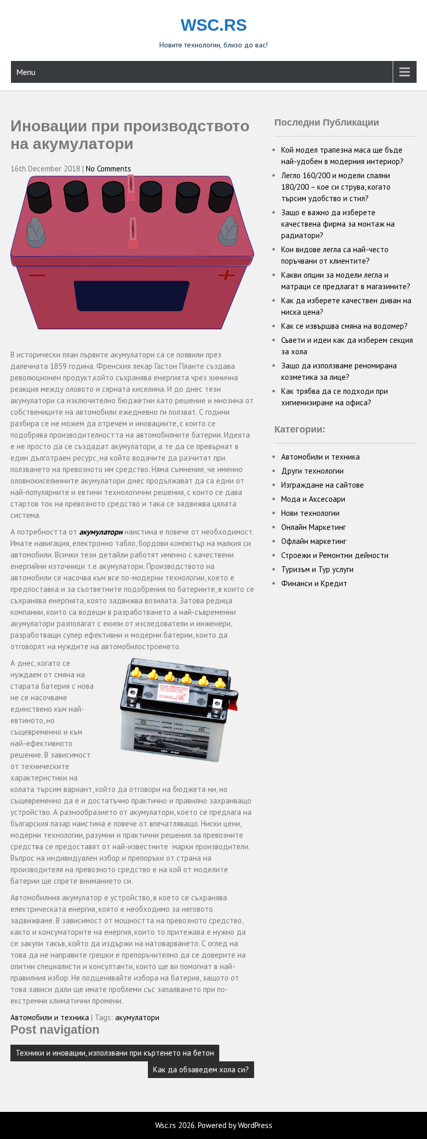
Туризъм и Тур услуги (317, 569)
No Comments (108, 169)
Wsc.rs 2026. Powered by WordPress (213, 1125)
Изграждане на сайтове (322, 485)
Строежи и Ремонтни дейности (334, 555)
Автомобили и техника (49, 1017)
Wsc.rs (214, 25)
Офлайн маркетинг (313, 541)
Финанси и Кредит (314, 583)
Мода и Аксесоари (313, 499)
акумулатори (100, 532)
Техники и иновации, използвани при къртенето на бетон (115, 1053)
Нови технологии (310, 513)
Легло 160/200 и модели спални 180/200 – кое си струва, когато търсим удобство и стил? (336, 186)
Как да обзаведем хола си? (201, 1069)
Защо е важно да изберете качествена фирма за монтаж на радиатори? (338, 223)
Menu (25, 72)
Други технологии (312, 471)
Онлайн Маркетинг (313, 527)
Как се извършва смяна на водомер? (344, 326)
